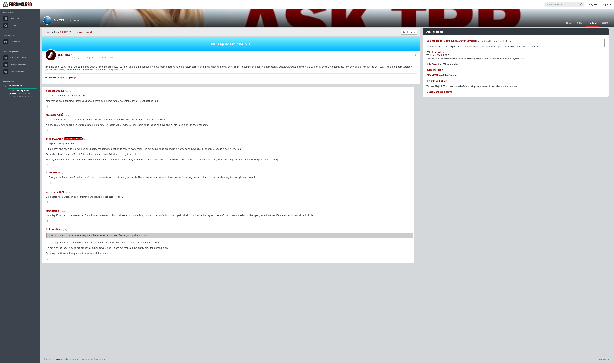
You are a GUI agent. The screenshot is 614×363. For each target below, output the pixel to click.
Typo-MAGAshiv (54, 138)
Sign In (607, 4)
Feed (568, 22)
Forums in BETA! (15, 85)
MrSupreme (52, 210)
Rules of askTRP (434, 69)
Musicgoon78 (53, 114)
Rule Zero (431, 64)
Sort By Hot (408, 32)
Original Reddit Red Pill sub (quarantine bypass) (451, 40)
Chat (580, 22)
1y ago (68, 91)
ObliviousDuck (54, 229)
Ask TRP (59, 20)
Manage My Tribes (18, 64)
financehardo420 (55, 90)
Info (605, 22)
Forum (593, 22)
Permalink (96, 58)
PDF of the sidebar (435, 52)
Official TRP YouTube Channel (441, 75)
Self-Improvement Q (81, 32)
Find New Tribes (17, 71)
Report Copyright (67, 77)
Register (593, 4)
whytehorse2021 (55, 191)
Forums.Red (51, 32)
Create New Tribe (18, 57)
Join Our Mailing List (436, 80)
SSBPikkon (65, 55)
